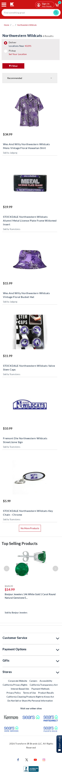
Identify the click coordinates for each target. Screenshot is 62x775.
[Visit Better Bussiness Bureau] (31, 768)
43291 (28, 46)
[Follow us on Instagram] (44, 759)
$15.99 (7, 283)
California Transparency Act (44, 684)
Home (6, 25)
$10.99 (7, 428)
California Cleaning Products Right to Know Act (30, 696)
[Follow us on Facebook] (18, 759)
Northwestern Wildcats (27, 25)
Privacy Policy (14, 692)
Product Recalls (46, 692)
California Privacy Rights (15, 684)
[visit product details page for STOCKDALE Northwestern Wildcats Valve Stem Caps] (30, 332)
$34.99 (7, 134)
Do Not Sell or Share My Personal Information (30, 700)
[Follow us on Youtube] (35, 759)
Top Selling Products (20, 543)
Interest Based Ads (20, 688)
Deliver (20, 44)
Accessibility (46, 680)
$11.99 (7, 356)
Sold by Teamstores (11, 229)
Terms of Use (29, 692)
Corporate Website (17, 680)
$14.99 (10, 589)
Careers (33, 680)
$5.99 (7, 501)
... (13, 25)
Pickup (18, 52)
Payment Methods (40, 688)
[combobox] (31, 12)
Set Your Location (18, 54)
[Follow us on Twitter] (27, 759)
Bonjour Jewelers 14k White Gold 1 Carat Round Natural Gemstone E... (30, 596)
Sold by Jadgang (10, 152)
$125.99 (9, 586)
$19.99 (7, 207)
